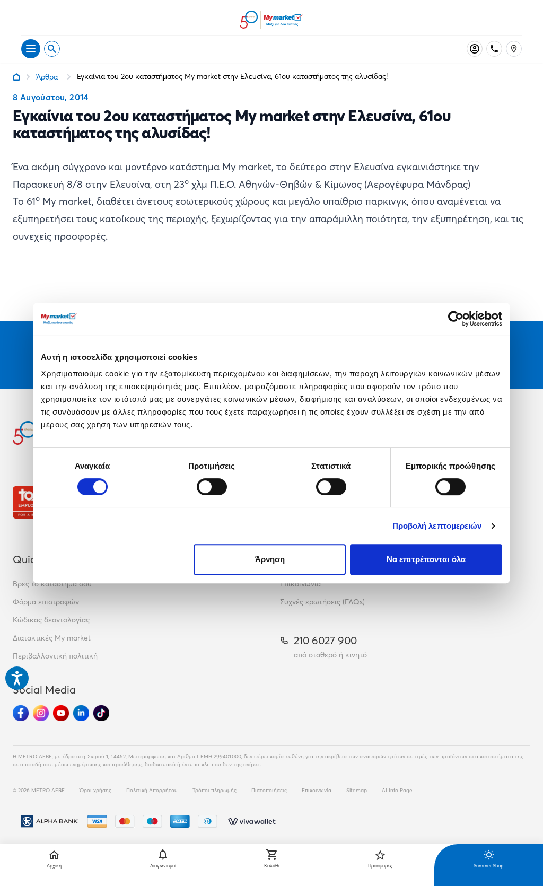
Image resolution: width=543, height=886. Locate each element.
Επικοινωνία (300, 584)
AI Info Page (397, 790)
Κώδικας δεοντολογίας (51, 620)
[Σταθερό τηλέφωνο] (494, 49)
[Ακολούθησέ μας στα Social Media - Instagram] (41, 713)
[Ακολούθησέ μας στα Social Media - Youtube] (61, 713)
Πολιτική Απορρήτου (152, 790)
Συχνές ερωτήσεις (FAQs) (322, 602)
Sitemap (356, 790)
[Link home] (16, 77)
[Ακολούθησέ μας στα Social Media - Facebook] (21, 713)
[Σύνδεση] (475, 49)
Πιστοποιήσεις (269, 790)
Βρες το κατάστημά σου (52, 584)
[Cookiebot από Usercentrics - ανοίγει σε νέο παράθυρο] (455, 319)
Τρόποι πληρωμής (214, 790)
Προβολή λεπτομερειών (437, 525)
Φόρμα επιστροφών (46, 602)
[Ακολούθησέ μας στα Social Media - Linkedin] (81, 713)
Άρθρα (47, 77)
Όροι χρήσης (95, 790)
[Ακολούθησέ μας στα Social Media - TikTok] (101, 713)
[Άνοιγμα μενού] (30, 48)
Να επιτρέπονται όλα (426, 559)
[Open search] (52, 49)
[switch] (212, 486)
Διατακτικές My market (52, 638)
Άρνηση (270, 559)
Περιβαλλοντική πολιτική (55, 656)
